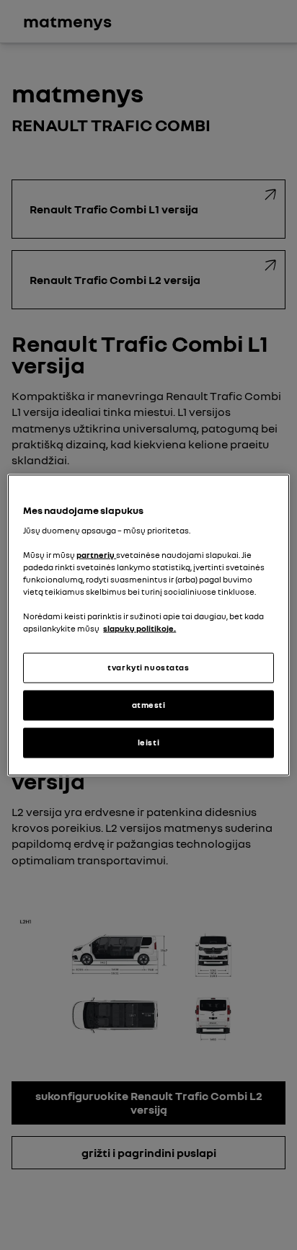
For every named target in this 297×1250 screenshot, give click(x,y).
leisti (148, 742)
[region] (148, 625)
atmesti (149, 705)
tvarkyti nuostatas (148, 667)
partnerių (96, 554)
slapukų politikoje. (139, 629)
